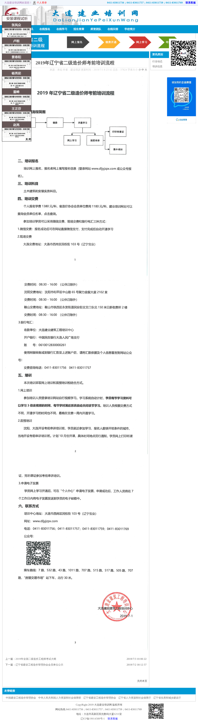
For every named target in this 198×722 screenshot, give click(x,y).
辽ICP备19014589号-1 (92, 718)
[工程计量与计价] (16, 87)
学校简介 (130, 29)
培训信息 (157, 66)
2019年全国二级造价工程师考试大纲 (35, 658)
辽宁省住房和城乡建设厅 (167, 697)
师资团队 (95, 29)
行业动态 (157, 61)
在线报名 (44, 29)
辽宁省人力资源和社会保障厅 (134, 697)
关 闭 (28, 139)
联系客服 (189, 2)
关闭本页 (142, 680)
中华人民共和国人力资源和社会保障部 (59, 697)
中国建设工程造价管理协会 (21, 697)
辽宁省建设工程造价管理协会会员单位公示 (39, 664)
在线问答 (113, 29)
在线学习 (61, 29)
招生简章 (78, 29)
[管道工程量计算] (16, 68)
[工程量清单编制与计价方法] (16, 52)
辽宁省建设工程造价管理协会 (99, 697)
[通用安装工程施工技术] (16, 36)
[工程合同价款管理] (16, 120)
